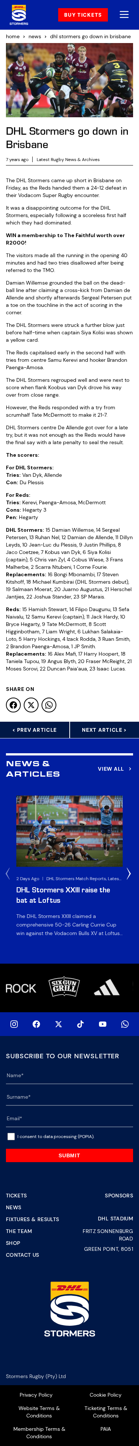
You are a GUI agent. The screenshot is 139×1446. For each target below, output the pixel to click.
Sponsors (119, 1195)
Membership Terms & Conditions (39, 1433)
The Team (19, 1231)
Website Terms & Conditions (39, 1412)
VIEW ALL (111, 768)
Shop (13, 1243)
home (13, 36)
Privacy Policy (36, 1394)
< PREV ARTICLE (34, 730)
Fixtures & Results (32, 1219)
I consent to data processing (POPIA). (55, 1137)
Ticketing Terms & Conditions (106, 1412)
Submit (69, 1155)
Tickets (16, 1195)
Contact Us (22, 1255)
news (35, 36)
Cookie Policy (106, 1394)
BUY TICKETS (83, 15)
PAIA (105, 1429)
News (13, 1207)
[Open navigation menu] (124, 15)
